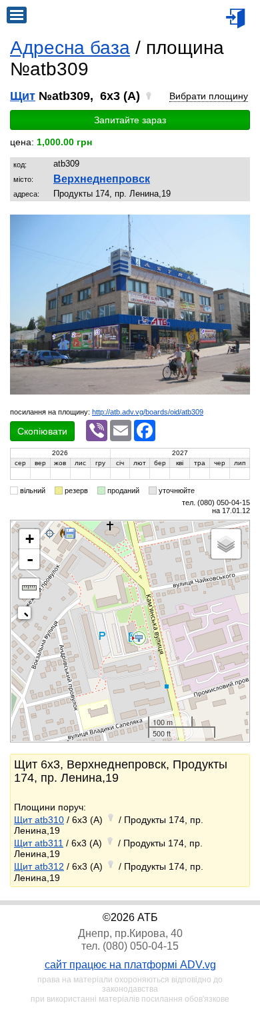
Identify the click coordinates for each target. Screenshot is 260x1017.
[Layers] (226, 543)
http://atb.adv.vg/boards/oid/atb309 (147, 412)
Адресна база (70, 47)
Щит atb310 (39, 819)
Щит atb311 (38, 843)
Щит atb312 (39, 866)
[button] (238, 226)
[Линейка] (29, 588)
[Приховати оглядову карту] (27, 615)
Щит (22, 96)
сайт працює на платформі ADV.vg (130, 964)
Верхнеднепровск (101, 179)
